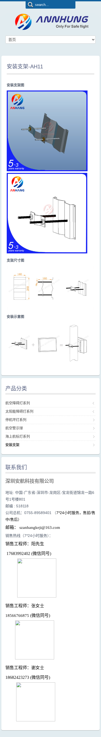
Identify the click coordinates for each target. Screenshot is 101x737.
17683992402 (18, 553)
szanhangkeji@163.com (39, 527)
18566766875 (17, 615)
